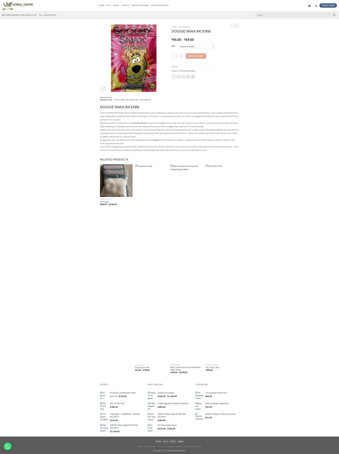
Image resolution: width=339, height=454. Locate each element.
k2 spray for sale (142, 367)
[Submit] (334, 15)
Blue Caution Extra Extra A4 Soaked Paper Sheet (185, 368)
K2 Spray (192, 71)
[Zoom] (103, 88)
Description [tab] (106, 100)
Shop (108, 5)
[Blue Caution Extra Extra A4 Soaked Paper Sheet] (186, 263)
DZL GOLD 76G (212, 367)
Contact (125, 5)
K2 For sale (184, 27)
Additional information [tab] (126, 100)
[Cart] (309, 5)
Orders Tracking (140, 5)
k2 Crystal (104, 202)
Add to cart (195, 56)
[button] (8, 446)
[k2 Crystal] (116, 180)
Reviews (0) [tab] (145, 100)
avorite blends (139, 123)
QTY (173, 46)
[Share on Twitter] (179, 77)
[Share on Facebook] (174, 77)
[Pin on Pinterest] (188, 77)
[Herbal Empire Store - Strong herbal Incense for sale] (48, 5)
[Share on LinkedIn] (193, 77)
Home (101, 5)
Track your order (160, 5)
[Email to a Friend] (183, 77)
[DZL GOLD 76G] (222, 263)
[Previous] (100, 271)
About (116, 5)
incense (156, 140)
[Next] (238, 271)
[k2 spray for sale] (151, 263)
